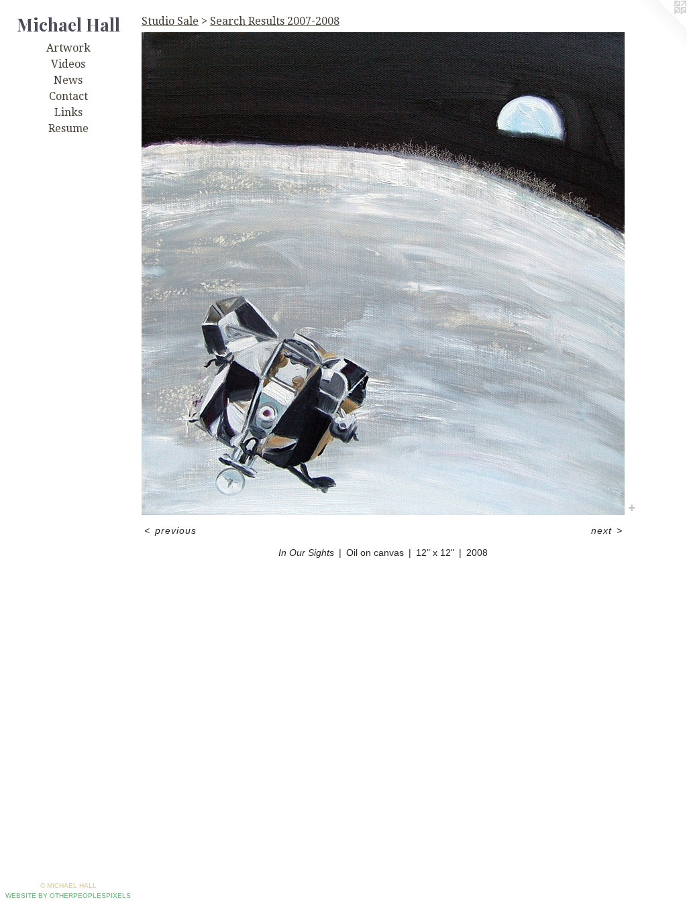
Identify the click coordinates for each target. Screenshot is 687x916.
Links (68, 112)
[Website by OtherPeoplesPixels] (660, 27)
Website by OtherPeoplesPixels (68, 895)
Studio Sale (170, 21)
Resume (68, 128)
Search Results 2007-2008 (274, 21)
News (68, 80)
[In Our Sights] (383, 273)
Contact (68, 96)
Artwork (68, 48)
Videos (68, 64)
